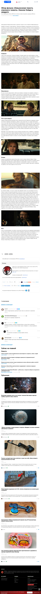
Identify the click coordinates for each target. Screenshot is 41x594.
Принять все (30, 592)
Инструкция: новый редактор (32, 579)
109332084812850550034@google (11, 315)
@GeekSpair (25, 275)
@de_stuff (14, 272)
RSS (19, 285)
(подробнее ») (22, 258)
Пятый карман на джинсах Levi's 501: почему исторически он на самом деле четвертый (20, 489)
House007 (4, 561)
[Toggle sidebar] (3, 2)
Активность (16, 582)
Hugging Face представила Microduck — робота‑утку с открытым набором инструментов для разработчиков (20, 370)
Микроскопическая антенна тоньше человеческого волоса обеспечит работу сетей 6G (19, 362)
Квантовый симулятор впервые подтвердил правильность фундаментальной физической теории (17, 358)
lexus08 (4, 529)
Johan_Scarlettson (5, 498)
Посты (15, 578)
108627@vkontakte (8, 337)
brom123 (6, 308)
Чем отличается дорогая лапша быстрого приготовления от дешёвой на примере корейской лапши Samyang (19, 551)
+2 (3, 282)
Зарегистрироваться (4, 578)
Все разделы (16, 579)
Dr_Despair (25, 282)
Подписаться (27, 285)
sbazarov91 (4, 467)
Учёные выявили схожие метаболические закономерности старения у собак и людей (19, 353)
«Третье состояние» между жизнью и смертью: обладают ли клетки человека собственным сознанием (20, 428)
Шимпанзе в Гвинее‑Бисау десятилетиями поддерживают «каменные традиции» (18, 366)
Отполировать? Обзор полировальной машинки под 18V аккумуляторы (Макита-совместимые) (18, 520)
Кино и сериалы (15, 15)
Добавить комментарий (6, 304)
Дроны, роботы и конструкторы (6, 372)
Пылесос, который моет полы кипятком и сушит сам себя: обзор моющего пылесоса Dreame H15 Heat (19, 459)
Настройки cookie (30, 584)
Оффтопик (3, 367)
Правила (29, 578)
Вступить (22, 285)
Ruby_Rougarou (5, 406)
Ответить (6, 312)
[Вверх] (39, 589)
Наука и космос (4, 359)
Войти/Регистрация (4, 579)
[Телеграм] (26, 290)
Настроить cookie (36, 592)
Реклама (29, 582)
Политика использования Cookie (32, 583)
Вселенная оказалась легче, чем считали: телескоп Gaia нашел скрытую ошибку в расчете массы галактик (18, 396)
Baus (5, 322)
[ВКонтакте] (29, 290)
